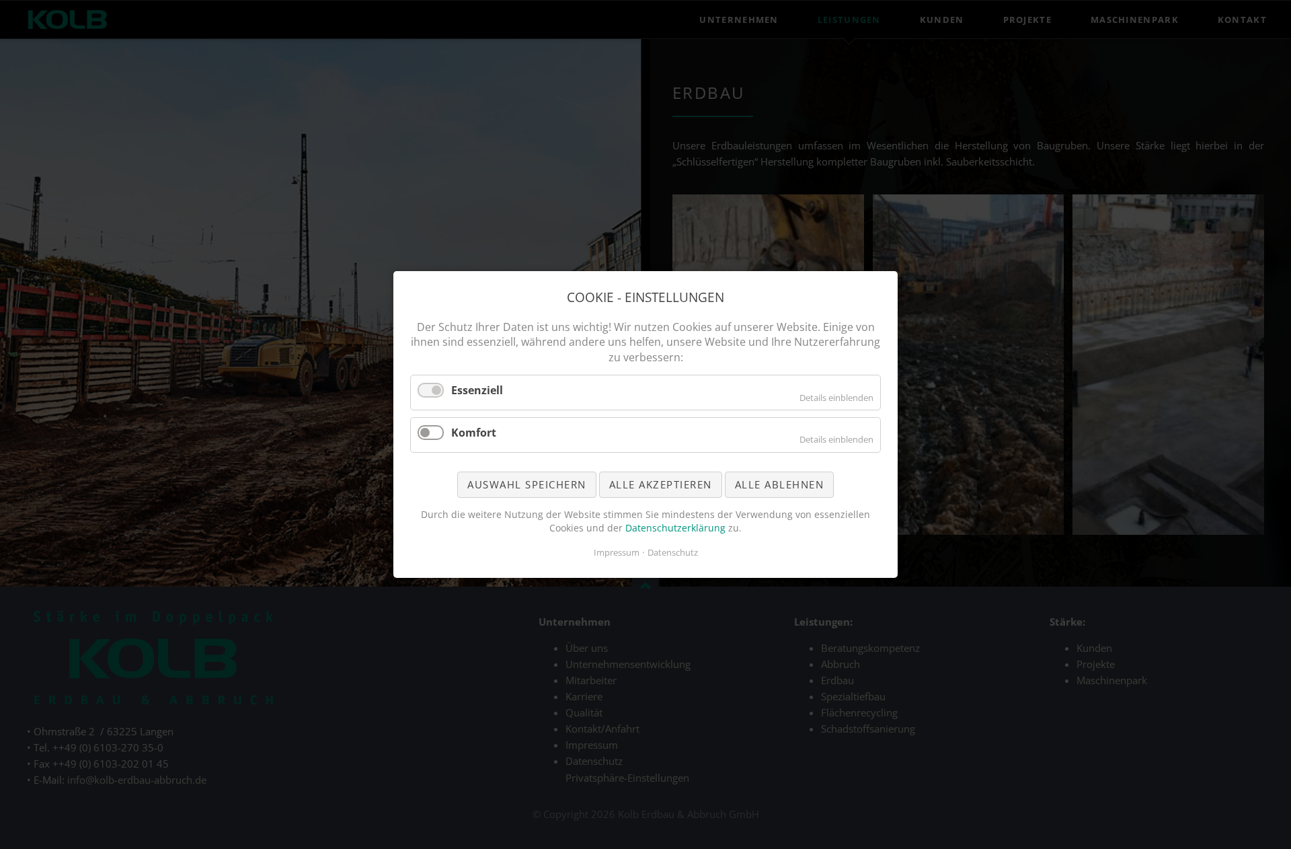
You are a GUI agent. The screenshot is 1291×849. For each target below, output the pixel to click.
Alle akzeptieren (660, 484)
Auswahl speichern (526, 484)
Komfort (473, 432)
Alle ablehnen (779, 484)
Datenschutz (673, 552)
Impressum (616, 552)
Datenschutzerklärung (675, 527)
